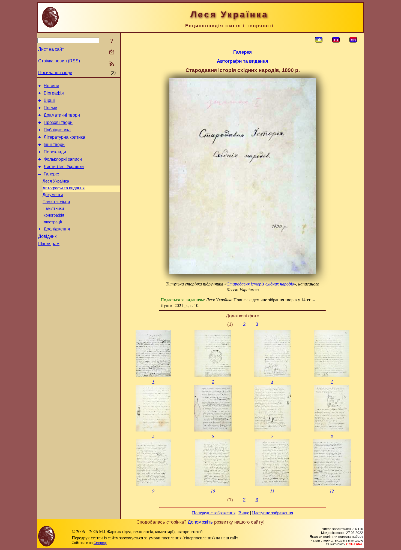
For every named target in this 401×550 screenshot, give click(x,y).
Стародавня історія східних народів (260, 284)
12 (332, 491)
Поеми (50, 107)
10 (213, 491)
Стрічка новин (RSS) (59, 61)
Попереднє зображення (213, 512)
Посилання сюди (55, 72)
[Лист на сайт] (112, 52)
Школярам (48, 243)
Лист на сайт (51, 49)
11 (272, 491)
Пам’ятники (53, 208)
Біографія (54, 93)
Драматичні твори (62, 115)
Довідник (47, 236)
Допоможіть (200, 522)
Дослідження (57, 229)
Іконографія (53, 215)
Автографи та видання (64, 188)
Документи (53, 195)
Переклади (55, 152)
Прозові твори (58, 122)
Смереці (100, 543)
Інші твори (54, 144)
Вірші (49, 100)
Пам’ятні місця (56, 201)
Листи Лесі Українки (64, 166)
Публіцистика (57, 129)
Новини (51, 85)
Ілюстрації (52, 222)
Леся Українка (56, 181)
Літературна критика (64, 137)
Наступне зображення (272, 512)
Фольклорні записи (63, 159)
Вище (243, 512)
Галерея (52, 174)
